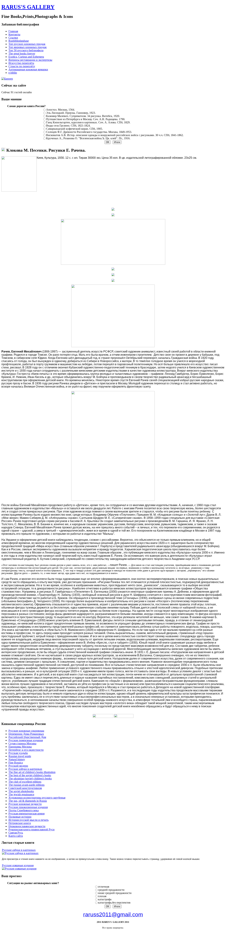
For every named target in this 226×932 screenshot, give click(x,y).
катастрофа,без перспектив (114, 902)
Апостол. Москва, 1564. (60, 109)
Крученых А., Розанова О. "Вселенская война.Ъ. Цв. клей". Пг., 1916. (88, 138)
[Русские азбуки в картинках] (20, 853)
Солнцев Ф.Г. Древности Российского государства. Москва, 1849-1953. (89, 131)
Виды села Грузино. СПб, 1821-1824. (68, 125)
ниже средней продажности (115, 892)
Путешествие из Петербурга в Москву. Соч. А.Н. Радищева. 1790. (85, 119)
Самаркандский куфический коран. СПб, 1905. (74, 128)
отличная (103, 886)
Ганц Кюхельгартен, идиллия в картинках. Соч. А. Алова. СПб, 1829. (88, 122)
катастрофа (104, 899)
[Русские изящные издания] (19, 868)
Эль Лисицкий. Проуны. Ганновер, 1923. (71, 112)
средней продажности (111, 889)
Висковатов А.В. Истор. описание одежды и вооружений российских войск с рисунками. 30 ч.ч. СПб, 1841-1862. (115, 135)
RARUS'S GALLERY (28, 7)
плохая (102, 896)
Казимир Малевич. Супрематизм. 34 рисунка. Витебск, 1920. (83, 115)
